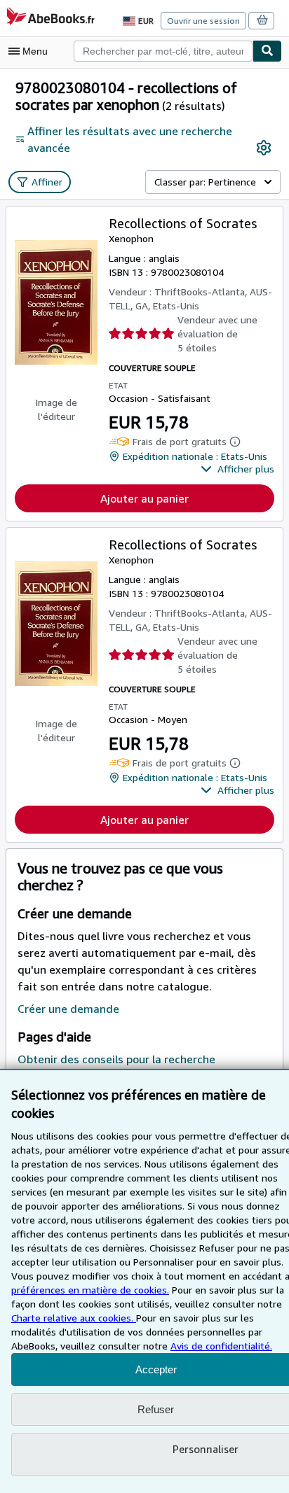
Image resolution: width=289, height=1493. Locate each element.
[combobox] (163, 51)
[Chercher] (267, 51)
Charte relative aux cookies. (73, 1318)
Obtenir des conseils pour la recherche (116, 1059)
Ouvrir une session (203, 20)
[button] (237, 469)
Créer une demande (68, 1009)
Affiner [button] (47, 182)
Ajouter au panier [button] (144, 498)
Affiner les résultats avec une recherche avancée (129, 139)
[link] (263, 147)
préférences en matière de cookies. (90, 1290)
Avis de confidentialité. (221, 1346)
